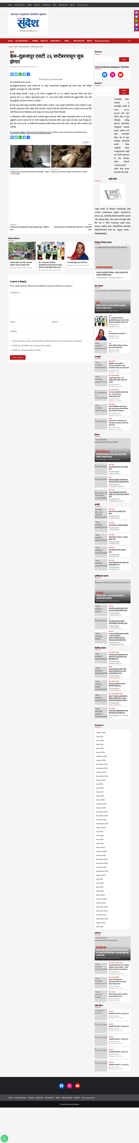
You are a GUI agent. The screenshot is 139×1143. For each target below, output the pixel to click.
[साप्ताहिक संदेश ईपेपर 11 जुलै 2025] (101, 1040)
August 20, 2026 (114, 518)
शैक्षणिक (106, 451)
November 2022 (102, 911)
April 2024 (100, 843)
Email (55, 322)
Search (98, 51)
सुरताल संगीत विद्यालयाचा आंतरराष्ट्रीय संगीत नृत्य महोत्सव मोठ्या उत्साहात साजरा (117, 982)
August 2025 (101, 780)
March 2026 (100, 752)
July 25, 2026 (114, 690)
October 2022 (101, 915)
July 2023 (99, 879)
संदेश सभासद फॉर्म (63, 5)
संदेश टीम (72, 5)
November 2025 (102, 768)
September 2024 (102, 824)
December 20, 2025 (115, 501)
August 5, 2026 (114, 400)
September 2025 (102, 776)
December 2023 (102, 859)
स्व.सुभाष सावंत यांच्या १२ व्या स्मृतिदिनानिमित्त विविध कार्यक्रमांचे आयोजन (118, 380)
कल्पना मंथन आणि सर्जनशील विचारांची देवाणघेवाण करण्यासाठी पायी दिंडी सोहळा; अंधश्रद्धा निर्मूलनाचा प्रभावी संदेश (112, 952)
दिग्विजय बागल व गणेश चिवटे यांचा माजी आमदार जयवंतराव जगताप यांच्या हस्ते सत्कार (118, 423)
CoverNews (65, 1104)
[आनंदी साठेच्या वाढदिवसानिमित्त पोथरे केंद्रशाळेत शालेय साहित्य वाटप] (101, 713)
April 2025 (100, 796)
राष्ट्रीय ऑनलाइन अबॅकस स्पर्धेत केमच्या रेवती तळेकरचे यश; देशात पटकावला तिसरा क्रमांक (117, 671)
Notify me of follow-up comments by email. (31, 346)
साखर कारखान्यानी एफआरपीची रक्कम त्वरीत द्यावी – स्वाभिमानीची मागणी (73, 227)
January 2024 (101, 855)
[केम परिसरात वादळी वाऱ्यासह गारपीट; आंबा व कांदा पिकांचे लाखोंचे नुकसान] (101, 610)
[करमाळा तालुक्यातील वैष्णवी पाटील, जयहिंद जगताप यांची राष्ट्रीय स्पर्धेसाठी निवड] (101, 495)
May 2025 (99, 792)
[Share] (137, 29)
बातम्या (12, 52)
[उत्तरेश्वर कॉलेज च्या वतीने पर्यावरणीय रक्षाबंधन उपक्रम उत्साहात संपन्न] (22, 251)
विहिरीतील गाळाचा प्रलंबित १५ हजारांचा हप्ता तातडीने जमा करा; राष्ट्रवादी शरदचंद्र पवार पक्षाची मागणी (119, 365)
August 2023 (101, 875)
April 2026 (100, 748)
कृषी (97, 592)
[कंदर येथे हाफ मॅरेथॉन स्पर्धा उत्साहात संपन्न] (101, 469)
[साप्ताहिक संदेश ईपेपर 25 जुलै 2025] (101, 1014)
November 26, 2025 (115, 644)
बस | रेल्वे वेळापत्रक (20, 5)
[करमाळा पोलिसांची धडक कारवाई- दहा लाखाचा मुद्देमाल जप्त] (101, 564)
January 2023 (101, 903)
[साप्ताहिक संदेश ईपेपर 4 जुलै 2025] (101, 1053)
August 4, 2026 (114, 429)
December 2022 (102, 907)
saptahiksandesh (16, 66)
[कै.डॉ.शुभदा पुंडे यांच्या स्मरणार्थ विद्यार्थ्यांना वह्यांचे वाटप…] (101, 685)
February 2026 (101, 756)
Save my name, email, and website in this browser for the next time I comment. (47, 341)
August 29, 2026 (114, 352)
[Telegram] (137, 25)
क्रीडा (98, 451)
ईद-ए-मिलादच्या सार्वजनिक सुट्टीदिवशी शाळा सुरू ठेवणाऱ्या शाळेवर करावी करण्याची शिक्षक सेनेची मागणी (50, 264)
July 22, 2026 (113, 958)
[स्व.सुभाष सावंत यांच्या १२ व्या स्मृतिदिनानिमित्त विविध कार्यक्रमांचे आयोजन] (101, 381)
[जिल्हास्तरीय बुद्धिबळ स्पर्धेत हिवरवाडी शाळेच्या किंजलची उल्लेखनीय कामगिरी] (101, 481)
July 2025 (99, 784)
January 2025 (101, 808)
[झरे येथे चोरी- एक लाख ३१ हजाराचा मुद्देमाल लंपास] (101, 539)
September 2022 (102, 919)
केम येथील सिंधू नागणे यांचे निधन (77, 262)
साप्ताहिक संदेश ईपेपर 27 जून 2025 (119, 1065)
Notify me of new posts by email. (26, 350)
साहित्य (54, 5)
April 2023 (100, 891)
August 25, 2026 (114, 372)
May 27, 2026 (113, 601)
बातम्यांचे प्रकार (46, 5)
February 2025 (101, 804)
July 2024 (99, 831)
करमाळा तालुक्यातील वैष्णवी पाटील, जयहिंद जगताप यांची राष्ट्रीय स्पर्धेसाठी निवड (119, 494)
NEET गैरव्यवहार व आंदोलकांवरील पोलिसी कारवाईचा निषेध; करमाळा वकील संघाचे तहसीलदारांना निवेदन (118, 698)
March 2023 (100, 895)
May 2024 (99, 839)
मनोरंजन (98, 947)
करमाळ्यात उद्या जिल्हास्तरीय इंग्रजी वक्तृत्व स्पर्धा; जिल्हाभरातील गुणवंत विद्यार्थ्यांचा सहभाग (118, 657)
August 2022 (101, 923)
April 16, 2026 (114, 627)
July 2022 (99, 927)
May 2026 (99, 744)
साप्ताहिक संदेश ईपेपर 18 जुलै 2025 (119, 1026)
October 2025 (101, 772)
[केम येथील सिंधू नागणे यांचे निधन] (79, 251)
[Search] (129, 41)
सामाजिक (110, 267)
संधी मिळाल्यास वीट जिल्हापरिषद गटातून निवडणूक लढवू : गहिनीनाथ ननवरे (29, 227)
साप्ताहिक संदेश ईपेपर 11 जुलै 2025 (118, 1039)
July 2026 (99, 736)
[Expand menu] (28, 41)
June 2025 (100, 788)
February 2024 (101, 851)
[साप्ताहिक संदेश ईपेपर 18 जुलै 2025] (101, 1027)
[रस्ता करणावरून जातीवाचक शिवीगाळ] (101, 526)
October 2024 (101, 820)
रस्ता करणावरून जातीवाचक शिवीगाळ (118, 525)
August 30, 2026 (27, 267)
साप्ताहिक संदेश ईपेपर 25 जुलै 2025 (119, 1013)
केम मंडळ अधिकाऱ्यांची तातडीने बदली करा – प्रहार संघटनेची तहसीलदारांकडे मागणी (118, 394)
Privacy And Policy (82, 5)
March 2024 (100, 847)
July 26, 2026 (114, 677)
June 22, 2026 (113, 459)
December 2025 (102, 764)
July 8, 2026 (125, 715)
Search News (124, 91)
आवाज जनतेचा (100, 267)
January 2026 (101, 760)
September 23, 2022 (28, 66)
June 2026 (100, 740)
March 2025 (100, 800)
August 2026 (101, 732)
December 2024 (102, 812)
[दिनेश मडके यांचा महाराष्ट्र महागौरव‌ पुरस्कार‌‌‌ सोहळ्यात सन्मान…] (101, 996)
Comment (15, 293)
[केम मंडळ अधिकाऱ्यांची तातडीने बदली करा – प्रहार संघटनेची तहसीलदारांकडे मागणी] (101, 395)
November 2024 (102, 816)
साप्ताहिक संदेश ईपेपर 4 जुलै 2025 (118, 1052)
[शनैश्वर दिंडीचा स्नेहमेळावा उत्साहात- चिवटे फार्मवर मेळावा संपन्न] (101, 347)
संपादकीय (29, 5)
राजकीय (113, 361)
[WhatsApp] (137, 21)
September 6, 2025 (115, 973)
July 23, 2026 (114, 704)
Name (13, 322)
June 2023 (100, 883)
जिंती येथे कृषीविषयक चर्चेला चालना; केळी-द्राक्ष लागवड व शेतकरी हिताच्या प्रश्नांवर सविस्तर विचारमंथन (118, 408)
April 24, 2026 (114, 615)
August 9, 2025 (113, 277)
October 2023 (101, 867)
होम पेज (10, 5)
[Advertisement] (51, 197)
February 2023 (101, 899)
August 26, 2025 (114, 988)
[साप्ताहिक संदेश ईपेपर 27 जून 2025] (101, 1065)
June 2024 (100, 835)
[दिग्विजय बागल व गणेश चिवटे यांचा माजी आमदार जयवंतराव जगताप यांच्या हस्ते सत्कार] (101, 424)
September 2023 (102, 871)
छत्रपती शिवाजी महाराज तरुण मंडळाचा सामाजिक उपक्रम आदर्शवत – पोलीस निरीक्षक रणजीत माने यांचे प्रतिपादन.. (119, 967)
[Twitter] (137, 17)
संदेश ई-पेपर (37, 5)
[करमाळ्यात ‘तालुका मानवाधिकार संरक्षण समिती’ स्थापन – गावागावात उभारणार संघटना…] (113, 258)
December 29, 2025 (115, 486)
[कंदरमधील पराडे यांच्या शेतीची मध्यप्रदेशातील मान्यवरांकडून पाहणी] (101, 623)
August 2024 (101, 827)
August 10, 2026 (114, 386)
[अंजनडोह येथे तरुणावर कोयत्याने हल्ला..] (101, 552)
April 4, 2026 (113, 473)
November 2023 (102, 863)
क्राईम (110, 509)
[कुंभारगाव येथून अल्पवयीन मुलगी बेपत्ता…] (101, 513)
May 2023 (99, 887)
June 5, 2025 (113, 1000)
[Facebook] (137, 13)
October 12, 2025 (115, 1018)
